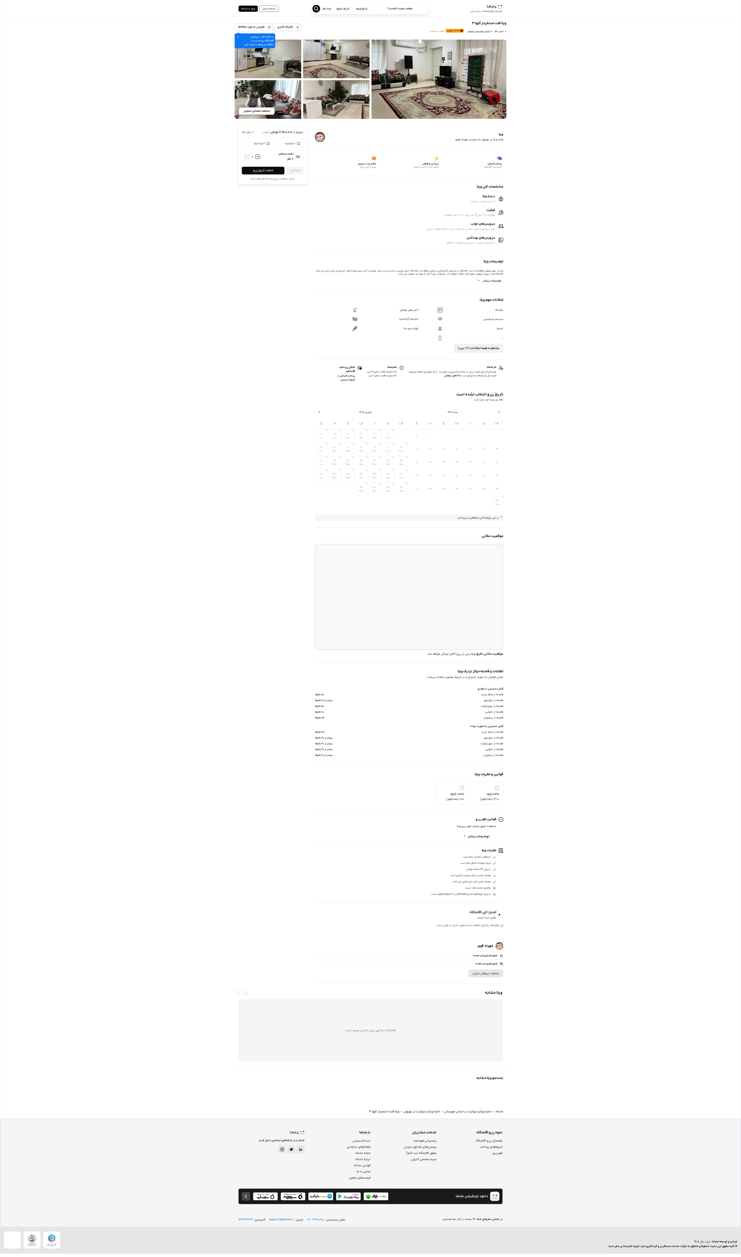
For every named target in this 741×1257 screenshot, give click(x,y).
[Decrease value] (247, 156)
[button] (438, 79)
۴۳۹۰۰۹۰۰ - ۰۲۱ (315, 1219)
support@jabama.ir (281, 1219)
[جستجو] (316, 9)
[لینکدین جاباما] (301, 1149)
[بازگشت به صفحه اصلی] (246, 1196)
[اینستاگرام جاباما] (282, 1149)
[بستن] (238, 37)
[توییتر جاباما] (291, 1149)
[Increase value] (257, 156)
